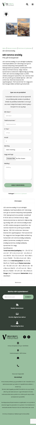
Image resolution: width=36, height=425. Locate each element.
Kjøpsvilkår (21, 374)
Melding (7, 163)
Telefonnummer (9, 120)
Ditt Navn (7, 112)
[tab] (18, 201)
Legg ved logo (8, 154)
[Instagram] (28, 336)
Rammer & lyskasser (25, 48)
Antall (6, 137)
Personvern (15, 374)
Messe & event (12, 48)
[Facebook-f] (24, 336)
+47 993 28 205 (18, 368)
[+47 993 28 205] (18, 366)
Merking (6, 146)
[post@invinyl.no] (18, 358)
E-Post (6, 129)
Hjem (4, 48)
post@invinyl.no (18, 360)
